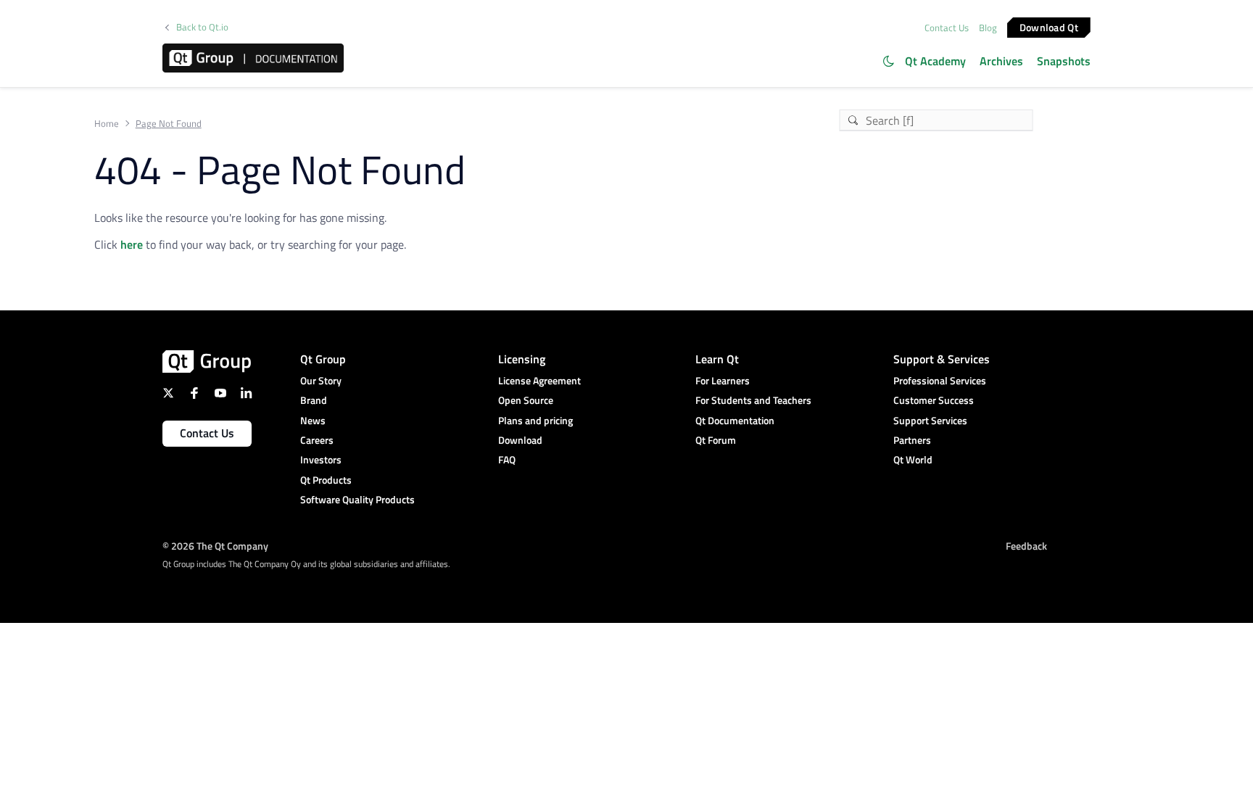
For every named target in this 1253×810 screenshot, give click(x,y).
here (131, 244)
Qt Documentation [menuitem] (734, 420)
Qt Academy (935, 61)
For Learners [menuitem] (722, 380)
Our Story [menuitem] (321, 380)
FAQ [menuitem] (507, 459)
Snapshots (1064, 61)
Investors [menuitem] (321, 459)
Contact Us (947, 27)
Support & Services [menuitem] (941, 359)
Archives (1001, 61)
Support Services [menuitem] (930, 420)
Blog (988, 27)
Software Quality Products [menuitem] (357, 499)
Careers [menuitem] (317, 439)
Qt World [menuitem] (912, 459)
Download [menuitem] (520, 439)
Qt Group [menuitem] (323, 359)
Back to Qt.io (202, 27)
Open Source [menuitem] (525, 400)
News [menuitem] (313, 420)
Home (106, 123)
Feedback (1026, 545)
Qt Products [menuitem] (326, 479)
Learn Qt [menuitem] (717, 359)
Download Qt (1049, 26)
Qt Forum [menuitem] (715, 439)
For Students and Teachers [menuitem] (753, 400)
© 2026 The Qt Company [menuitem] (215, 545)
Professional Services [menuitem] (939, 380)
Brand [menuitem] (313, 400)
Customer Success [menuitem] (933, 400)
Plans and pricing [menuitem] (535, 420)
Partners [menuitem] (912, 439)
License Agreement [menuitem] (539, 380)
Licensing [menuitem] (521, 359)
